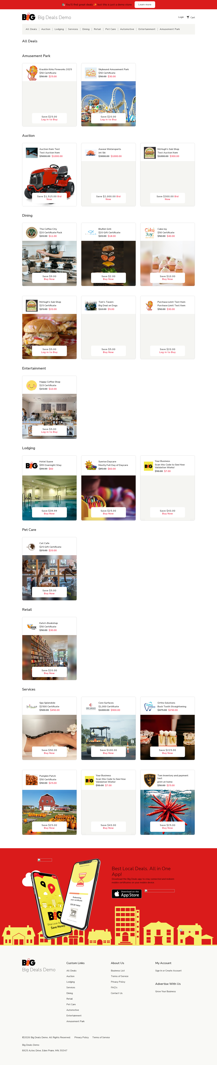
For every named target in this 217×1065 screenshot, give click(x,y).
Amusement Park (170, 29)
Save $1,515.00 (49, 198)
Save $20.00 (108, 118)
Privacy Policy (118, 981)
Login (181, 17)
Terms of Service (119, 976)
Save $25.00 (49, 118)
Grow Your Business (165, 991)
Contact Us (117, 993)
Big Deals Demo (54, 17)
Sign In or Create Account (168, 970)
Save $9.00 (49, 278)
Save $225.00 (167, 752)
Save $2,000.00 (108, 198)
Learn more (144, 4)
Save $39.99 (49, 512)
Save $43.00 (167, 512)
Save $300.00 (168, 198)
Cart (192, 17)
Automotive (127, 29)
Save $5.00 (49, 351)
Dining (86, 29)
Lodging (59, 29)
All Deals (31, 29)
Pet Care (110, 29)
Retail (97, 29)
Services (73, 29)
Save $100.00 (108, 752)
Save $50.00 (49, 752)
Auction (45, 29)
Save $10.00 (167, 278)
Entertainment (146, 29)
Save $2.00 (108, 278)
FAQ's (114, 987)
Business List (118, 970)
